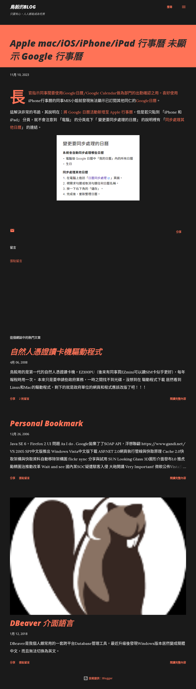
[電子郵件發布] (12, 232)
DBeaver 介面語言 (41, 623)
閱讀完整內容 (178, 398)
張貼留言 (16, 261)
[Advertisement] (98, 302)
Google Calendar (101, 93)
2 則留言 (24, 398)
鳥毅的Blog (23, 7)
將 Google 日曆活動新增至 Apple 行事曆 (98, 112)
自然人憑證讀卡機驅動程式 (56, 351)
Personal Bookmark (46, 423)
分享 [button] (178, 232)
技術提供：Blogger (100, 678)
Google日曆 (73, 93)
